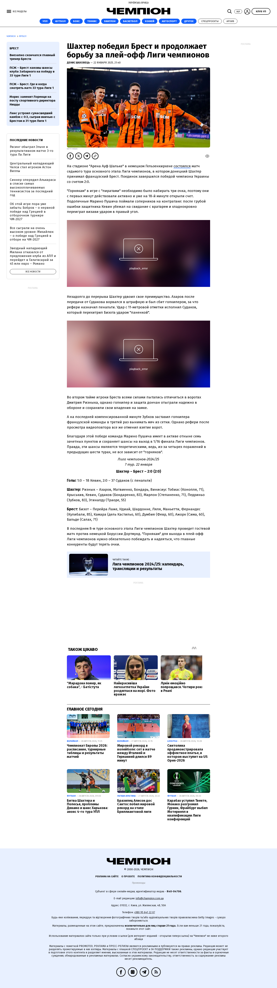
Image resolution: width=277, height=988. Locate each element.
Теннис (92, 21)
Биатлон (110, 21)
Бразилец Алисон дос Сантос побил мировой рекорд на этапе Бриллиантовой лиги (136, 806)
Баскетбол (130, 21)
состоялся (182, 166)
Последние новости (26, 140)
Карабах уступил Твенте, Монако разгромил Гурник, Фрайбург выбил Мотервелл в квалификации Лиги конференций (187, 809)
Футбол (60, 21)
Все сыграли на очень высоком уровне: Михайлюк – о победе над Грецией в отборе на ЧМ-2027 (32, 233)
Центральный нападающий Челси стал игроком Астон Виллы (32, 167)
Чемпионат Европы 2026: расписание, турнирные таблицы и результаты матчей (87, 751)
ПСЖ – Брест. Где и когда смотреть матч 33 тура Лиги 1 (32, 86)
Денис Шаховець (78, 62)
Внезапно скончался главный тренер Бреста (32, 57)
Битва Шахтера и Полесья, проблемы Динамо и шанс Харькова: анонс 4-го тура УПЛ (87, 806)
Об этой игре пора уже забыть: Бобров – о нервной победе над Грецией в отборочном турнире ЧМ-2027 (32, 211)
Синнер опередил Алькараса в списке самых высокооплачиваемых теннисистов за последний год (33, 187)
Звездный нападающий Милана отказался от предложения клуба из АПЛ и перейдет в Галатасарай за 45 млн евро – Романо (33, 256)
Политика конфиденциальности (160, 876)
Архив (230, 21)
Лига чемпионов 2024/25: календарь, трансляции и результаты (148, 566)
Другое (189, 21)
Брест (14, 48)
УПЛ (45, 21)
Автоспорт (169, 21)
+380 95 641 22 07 (144, 912)
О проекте (128, 876)
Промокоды (138, 882)
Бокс (76, 21)
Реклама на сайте (107, 876)
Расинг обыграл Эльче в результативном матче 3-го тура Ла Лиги (31, 151)
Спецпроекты (210, 21)
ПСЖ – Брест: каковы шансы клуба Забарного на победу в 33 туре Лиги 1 (32, 71)
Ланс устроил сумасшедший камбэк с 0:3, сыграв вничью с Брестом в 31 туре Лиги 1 (32, 117)
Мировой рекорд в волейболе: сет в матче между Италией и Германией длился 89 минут (136, 753)
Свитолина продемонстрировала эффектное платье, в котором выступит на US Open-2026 (187, 753)
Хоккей (149, 21)
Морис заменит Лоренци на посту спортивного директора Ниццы (32, 100)
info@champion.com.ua (150, 898)
